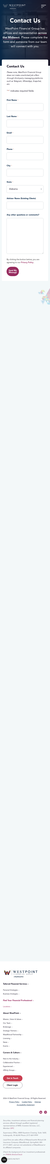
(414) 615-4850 (16, 946)
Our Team (7, 1023)
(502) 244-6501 (13, 791)
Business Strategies (10, 994)
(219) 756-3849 (21, 528)
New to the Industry (10, 1059)
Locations (6, 1007)
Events (5, 1046)
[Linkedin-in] (40, 1112)
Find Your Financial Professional (17, 1000)
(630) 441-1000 (18, 735)
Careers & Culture (11, 1053)
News (5, 1042)
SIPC (12, 1128)
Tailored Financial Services (15, 984)
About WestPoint (11, 1013)
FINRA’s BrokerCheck (13, 1155)
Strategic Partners (10, 1031)
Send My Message (13, 271)
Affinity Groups (9, 1070)
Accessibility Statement (26, 1105)
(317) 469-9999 (15, 632)
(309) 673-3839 (14, 894)
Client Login (12, 1085)
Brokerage (7, 1027)
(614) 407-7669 (21, 476)
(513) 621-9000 (16, 421)
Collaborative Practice (11, 1063)
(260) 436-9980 (17, 580)
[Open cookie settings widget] (4, 1160)
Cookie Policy (27, 1102)
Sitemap (38, 1102)
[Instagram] (45, 1112)
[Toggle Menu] (43, 6)
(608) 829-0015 (17, 842)
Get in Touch (12, 1078)
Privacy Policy (27, 262)
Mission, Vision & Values (12, 1019)
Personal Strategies (10, 990)
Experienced (8, 1066)
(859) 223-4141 (18, 684)
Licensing (6, 1038)
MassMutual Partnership (12, 1035)
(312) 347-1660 (16, 369)
